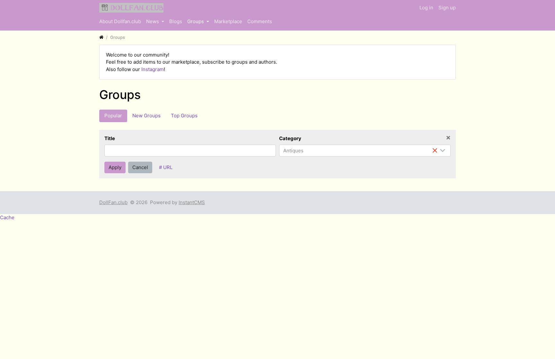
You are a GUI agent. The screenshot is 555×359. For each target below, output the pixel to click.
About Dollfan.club (120, 21)
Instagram (152, 69)
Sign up (447, 7)
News (153, 21)
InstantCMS (192, 202)
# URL (165, 167)
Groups (196, 21)
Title (109, 138)
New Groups (146, 115)
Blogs (175, 21)
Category (290, 138)
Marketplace (228, 21)
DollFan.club (113, 202)
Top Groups (184, 115)
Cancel (140, 167)
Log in (426, 7)
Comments (259, 21)
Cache (7, 217)
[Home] (101, 37)
